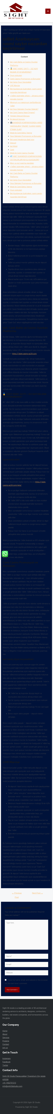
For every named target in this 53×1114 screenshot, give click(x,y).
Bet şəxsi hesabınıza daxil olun (22, 139)
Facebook (6, 1062)
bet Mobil (13, 146)
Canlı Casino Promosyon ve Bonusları (25, 79)
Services (5, 1037)
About (4, 1034)
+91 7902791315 (9, 1083)
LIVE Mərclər (15, 85)
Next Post (37, 893)
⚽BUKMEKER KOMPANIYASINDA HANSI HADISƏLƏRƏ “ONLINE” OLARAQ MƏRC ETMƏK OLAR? (26, 125)
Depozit (13, 143)
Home (4, 1031)
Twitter (5, 1065)
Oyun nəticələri (16, 75)
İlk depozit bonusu (17, 119)
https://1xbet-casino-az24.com (24, 354)
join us (5, 1048)
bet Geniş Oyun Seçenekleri (20, 82)
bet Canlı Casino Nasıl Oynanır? (22, 112)
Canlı (12, 150)
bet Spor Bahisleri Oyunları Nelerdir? (24, 109)
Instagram (6, 1058)
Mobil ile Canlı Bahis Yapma (21, 133)
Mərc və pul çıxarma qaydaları (22, 163)
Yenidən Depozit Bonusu (20, 116)
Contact (5, 1044)
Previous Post (17, 894)
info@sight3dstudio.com (12, 1086)
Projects (5, 1041)
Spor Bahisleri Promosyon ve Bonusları (25, 136)
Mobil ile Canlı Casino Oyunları (22, 153)
